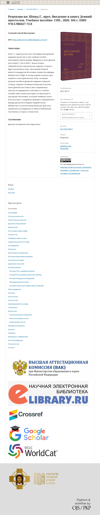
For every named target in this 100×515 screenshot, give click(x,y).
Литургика (12, 249)
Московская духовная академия (20, 256)
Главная (11, 9)
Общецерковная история (19, 282)
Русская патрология (15, 216)
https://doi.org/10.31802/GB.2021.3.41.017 (29, 40)
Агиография (12, 213)
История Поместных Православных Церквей (26, 286)
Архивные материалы (16, 326)
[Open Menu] (8, 2)
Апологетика (13, 297)
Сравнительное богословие (18, 242)
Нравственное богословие (18, 304)
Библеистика (65, 146)
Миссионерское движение (18, 253)
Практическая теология (17, 220)
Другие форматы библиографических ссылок (73, 115)
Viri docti (11, 347)
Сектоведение (13, 245)
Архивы (20, 9)
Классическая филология (19, 318)
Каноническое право (16, 260)
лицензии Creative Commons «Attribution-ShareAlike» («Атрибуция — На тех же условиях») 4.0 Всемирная (76, 170)
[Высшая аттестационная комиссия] (50, 377)
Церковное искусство (16, 264)
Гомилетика (12, 307)
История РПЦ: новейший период (22, 271)
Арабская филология (17, 322)
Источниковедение (15, 340)
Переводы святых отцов (17, 238)
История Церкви (14, 267)
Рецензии (64, 148)
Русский (11, 192)
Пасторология (13, 344)
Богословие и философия (17, 231)
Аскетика (11, 293)
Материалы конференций (18, 337)
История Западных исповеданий (21, 278)
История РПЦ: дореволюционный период (25, 275)
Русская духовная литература (20, 315)
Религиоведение (14, 289)
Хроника (11, 329)
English (11, 189)
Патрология (12, 234)
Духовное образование (17, 224)
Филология (12, 311)
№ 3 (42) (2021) (31, 9)
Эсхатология (13, 300)
